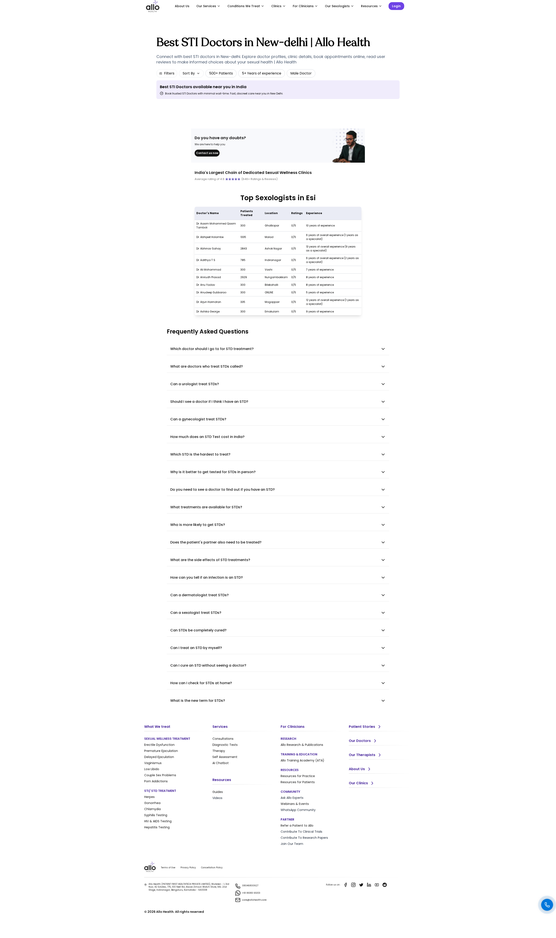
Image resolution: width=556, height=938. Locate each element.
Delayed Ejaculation (159, 757)
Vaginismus (153, 763)
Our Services (206, 6)
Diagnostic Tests (225, 745)
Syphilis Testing (155, 815)
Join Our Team (292, 844)
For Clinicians (303, 6)
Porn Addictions (156, 781)
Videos (217, 798)
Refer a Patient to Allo (297, 825)
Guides (217, 792)
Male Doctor (301, 73)
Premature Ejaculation (161, 751)
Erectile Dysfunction (159, 745)
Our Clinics (358, 783)
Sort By (189, 73)
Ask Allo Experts (292, 798)
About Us (182, 6)
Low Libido (151, 769)
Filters (169, 73)
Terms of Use (168, 867)
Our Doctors (360, 740)
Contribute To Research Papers (304, 838)
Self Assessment (224, 757)
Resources (369, 6)
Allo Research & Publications (302, 745)
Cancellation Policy (212, 867)
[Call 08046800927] (547, 904)
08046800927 (250, 885)
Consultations (222, 739)
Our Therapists (362, 754)
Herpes (149, 797)
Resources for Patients (298, 782)
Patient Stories (362, 726)
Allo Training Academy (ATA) (302, 760)
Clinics (276, 6)
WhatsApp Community (298, 810)
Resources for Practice (298, 776)
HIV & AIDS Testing (158, 821)
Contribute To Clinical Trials (301, 831)
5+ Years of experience (261, 73)
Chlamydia (152, 809)
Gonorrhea (152, 803)
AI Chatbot (220, 763)
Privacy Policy (188, 867)
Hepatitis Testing (157, 827)
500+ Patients (221, 73)
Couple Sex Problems (160, 775)
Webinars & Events (295, 804)
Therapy (218, 751)
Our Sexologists (337, 6)
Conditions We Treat (243, 6)
